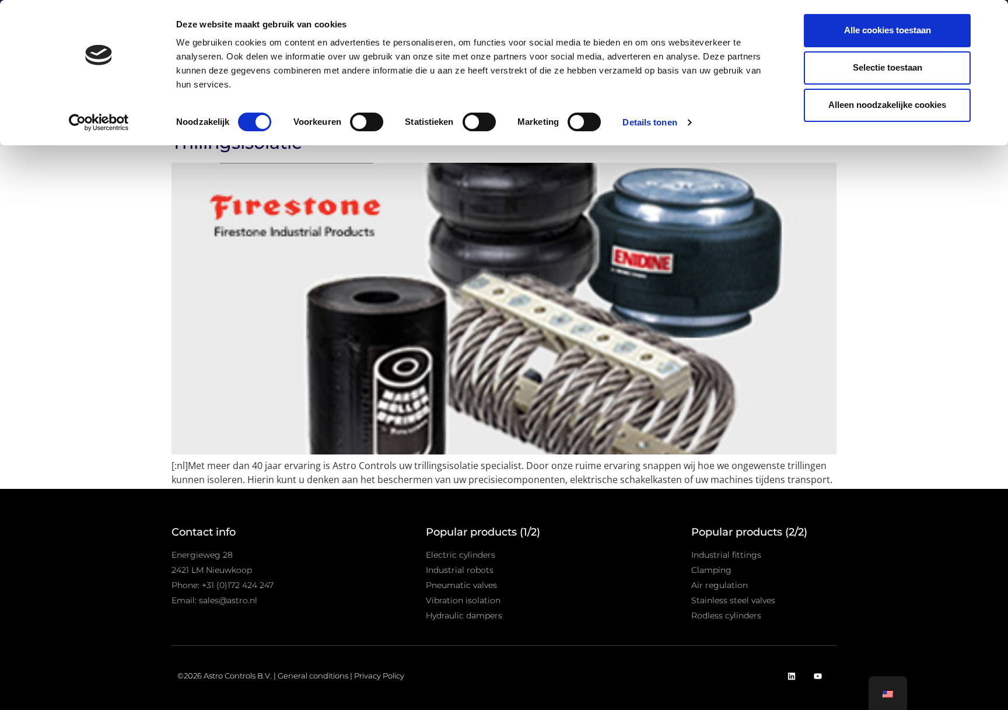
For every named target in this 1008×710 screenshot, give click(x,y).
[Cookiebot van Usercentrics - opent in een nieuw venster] (99, 122)
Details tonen (649, 122)
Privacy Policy (379, 675)
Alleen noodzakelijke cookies (887, 105)
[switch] (366, 122)
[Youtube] (817, 676)
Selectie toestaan (887, 67)
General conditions (313, 675)
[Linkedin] (791, 676)
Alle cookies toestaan (887, 30)
